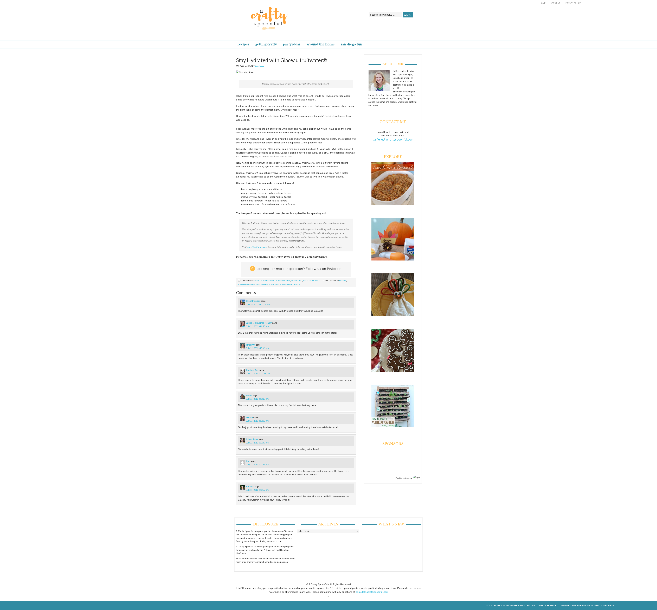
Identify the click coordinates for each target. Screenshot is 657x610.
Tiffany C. (250, 345)
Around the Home (320, 44)
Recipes (243, 44)
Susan (249, 395)
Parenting (296, 281)
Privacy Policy (573, 3)
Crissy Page (252, 439)
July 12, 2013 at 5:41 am (257, 348)
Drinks (342, 281)
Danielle (259, 66)
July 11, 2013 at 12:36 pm (258, 373)
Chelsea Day (252, 370)
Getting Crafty (266, 44)
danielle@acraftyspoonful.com (392, 139)
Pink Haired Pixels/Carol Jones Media (592, 605)
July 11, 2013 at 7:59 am (257, 421)
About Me (555, 3)
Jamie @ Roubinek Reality (259, 323)
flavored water (246, 284)
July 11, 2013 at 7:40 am (257, 443)
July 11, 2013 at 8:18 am (257, 399)
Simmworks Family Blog (519, 605)
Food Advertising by (404, 478)
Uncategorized (311, 281)
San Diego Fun (351, 44)
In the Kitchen (282, 281)
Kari (248, 461)
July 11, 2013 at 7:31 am (257, 464)
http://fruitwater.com (257, 247)
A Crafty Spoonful (285, 16)
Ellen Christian (253, 301)
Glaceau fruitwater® (267, 284)
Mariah (249, 417)
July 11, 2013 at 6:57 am (257, 490)
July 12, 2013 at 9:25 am (257, 326)
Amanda (250, 486)
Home (542, 3)
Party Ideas (291, 44)
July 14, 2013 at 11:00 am (258, 304)
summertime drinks (290, 284)
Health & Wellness (264, 281)
